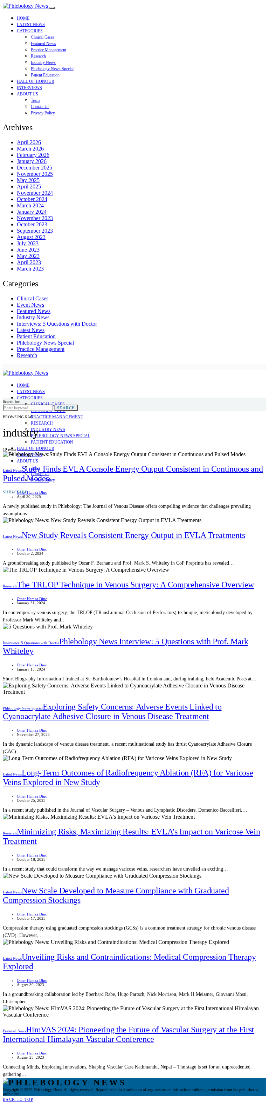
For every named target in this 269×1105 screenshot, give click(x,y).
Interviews (29, 87)
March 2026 (30, 149)
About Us (27, 94)
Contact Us (40, 106)
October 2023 (32, 224)
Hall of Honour (35, 81)
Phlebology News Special (52, 68)
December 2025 (34, 168)
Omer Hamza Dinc (32, 492)
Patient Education (45, 75)
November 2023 (35, 218)
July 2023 (28, 243)
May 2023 (28, 256)
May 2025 (28, 180)
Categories (30, 30)
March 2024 (30, 205)
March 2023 (30, 269)
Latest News (31, 24)
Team (35, 100)
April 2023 (29, 262)
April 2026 (29, 142)
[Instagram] (5, 367)
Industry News (43, 62)
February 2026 (33, 155)
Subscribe (15, 492)
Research (38, 56)
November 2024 (35, 193)
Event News (30, 305)
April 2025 (29, 186)
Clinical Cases (42, 37)
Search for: (12, 401)
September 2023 (35, 231)
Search (66, 408)
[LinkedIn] (13, 367)
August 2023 (31, 237)
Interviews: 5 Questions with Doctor (57, 324)
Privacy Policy (43, 113)
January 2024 (32, 212)
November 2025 (35, 174)
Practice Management (48, 49)
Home (23, 18)
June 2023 (28, 250)
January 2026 (32, 161)
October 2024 (32, 199)
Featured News (43, 43)
